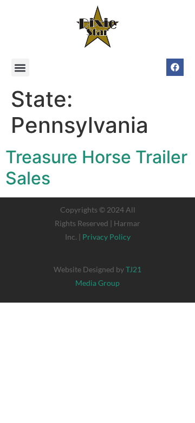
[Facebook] (175, 67)
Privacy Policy (106, 236)
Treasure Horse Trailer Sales (96, 167)
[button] (20, 67)
